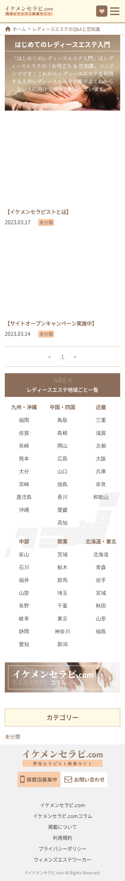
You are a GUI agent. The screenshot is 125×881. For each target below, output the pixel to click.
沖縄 (24, 510)
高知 (62, 523)
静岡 (24, 631)
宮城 (101, 593)
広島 (62, 459)
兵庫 (101, 471)
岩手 (101, 580)
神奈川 (62, 631)
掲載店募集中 (42, 779)
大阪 (101, 459)
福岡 (24, 420)
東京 (62, 619)
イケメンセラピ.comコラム (62, 816)
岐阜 (24, 619)
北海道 (101, 555)
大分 (24, 471)
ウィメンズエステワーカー (62, 859)
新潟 (62, 644)
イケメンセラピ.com (62, 805)
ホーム (19, 29)
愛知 (24, 644)
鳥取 (62, 420)
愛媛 (62, 510)
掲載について (62, 827)
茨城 (62, 555)
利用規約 (62, 837)
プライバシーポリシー (62, 848)
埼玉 (62, 593)
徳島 (62, 484)
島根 (62, 433)
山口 (62, 471)
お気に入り (101, 11)
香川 (62, 497)
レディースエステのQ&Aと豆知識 (66, 29)
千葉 (62, 606)
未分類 (12, 736)
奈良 (101, 484)
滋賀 (101, 433)
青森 (101, 567)
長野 (24, 606)
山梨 (24, 593)
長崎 (24, 446)
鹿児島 (24, 497)
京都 (101, 446)
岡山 (62, 446)
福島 (101, 631)
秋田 (101, 606)
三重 (101, 420)
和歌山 (101, 497)
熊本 (24, 459)
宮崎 (24, 484)
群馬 (62, 580)
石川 (24, 567)
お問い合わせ (89, 779)
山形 (101, 619)
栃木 (62, 567)
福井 (24, 580)
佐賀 (24, 433)
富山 (24, 555)
